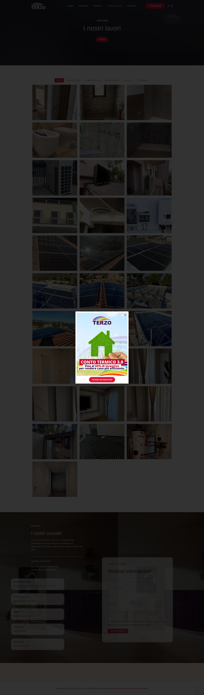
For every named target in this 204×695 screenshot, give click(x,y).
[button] (125, 315)
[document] (102, 347)
